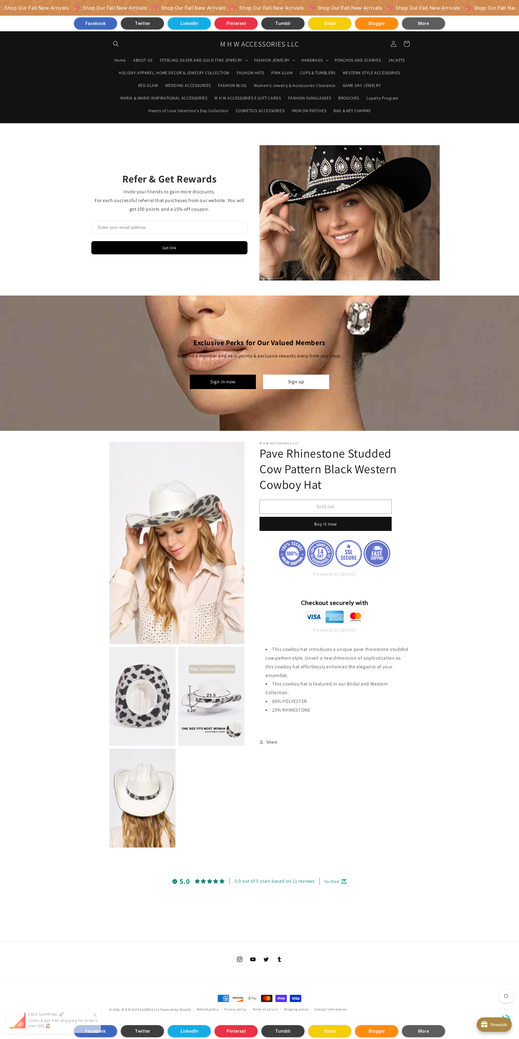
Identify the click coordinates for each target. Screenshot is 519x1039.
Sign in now (222, 382)
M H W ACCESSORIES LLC (141, 1009)
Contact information (330, 1009)
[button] (95, 23)
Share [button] (272, 742)
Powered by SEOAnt (334, 574)
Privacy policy (235, 1009)
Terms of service (265, 1009)
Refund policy (207, 1009)
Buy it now (325, 524)
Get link (169, 247)
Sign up (296, 382)
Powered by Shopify (175, 1009)
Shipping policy (296, 1009)
